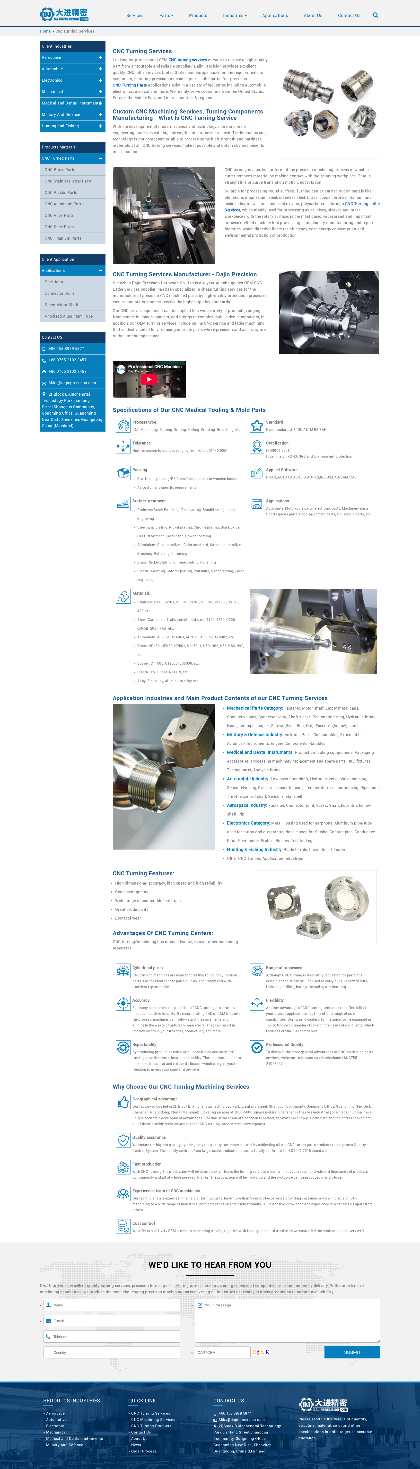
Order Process (144, 1451)
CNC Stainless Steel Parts (68, 181)
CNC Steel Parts (59, 227)
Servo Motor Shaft (62, 305)
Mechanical (52, 91)
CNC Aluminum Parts (64, 204)
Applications (275, 15)
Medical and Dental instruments (71, 103)
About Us (313, 15)
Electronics (52, 80)
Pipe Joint (54, 282)
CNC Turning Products (151, 1426)
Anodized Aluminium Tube (69, 316)
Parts (164, 15)
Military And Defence (61, 114)
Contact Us (349, 15)
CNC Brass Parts (60, 169)
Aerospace (51, 57)
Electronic (55, 1426)
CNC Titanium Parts (63, 238)
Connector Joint (59, 293)
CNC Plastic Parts (61, 192)
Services (135, 15)
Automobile (52, 69)
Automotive (56, 1419)
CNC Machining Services (153, 1419)
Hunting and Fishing (60, 126)
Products (198, 15)
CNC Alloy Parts (59, 215)
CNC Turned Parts (58, 158)
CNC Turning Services (150, 1413)
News (136, 1445)
